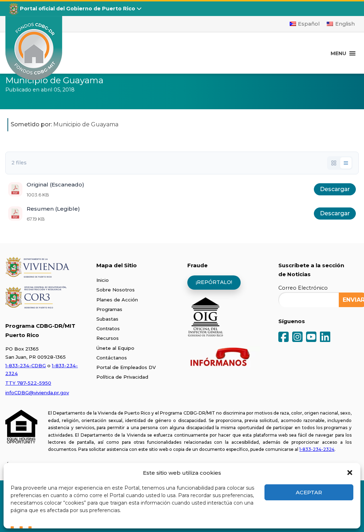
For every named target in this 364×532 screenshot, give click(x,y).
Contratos (108, 328)
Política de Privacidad (122, 377)
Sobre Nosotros (115, 290)
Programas (109, 309)
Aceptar (309, 492)
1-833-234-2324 (316, 449)
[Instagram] (297, 337)
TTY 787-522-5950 (28, 383)
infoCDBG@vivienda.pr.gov (37, 392)
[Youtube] (311, 337)
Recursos (107, 338)
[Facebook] (283, 337)
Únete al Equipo (115, 348)
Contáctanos (111, 357)
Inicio (102, 280)
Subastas (107, 319)
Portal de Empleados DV (126, 367)
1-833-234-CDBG (25, 365)
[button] (349, 472)
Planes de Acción (117, 299)
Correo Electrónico (303, 288)
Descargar (335, 189)
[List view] (346, 163)
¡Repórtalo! (214, 282)
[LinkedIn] (325, 337)
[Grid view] (333, 163)
